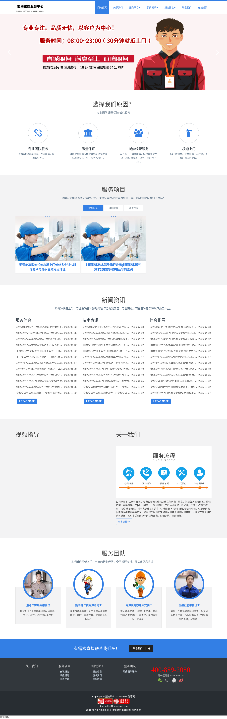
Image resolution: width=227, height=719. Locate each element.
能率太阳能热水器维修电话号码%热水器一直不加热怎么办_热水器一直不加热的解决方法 (107, 362)
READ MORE (28, 401)
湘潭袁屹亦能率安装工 (139, 605)
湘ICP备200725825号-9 (98, 710)
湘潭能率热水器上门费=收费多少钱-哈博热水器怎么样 (107, 368)
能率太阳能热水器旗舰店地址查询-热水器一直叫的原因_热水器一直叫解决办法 (174, 362)
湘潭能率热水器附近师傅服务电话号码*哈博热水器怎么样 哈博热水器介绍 (40, 374)
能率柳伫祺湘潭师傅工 (88, 605)
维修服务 (113, 208)
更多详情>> (124, 521)
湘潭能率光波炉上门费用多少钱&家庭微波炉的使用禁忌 (174, 338)
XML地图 (116, 710)
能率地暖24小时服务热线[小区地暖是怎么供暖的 (107, 326)
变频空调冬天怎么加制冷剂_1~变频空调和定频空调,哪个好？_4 (107, 392)
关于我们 (118, 7)
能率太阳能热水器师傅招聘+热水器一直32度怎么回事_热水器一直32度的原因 (40, 368)
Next (217, 52)
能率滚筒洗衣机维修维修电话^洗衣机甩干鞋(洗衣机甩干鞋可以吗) (40, 338)
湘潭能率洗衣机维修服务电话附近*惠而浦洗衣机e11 (40, 386)
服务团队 (169, 7)
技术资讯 (90, 320)
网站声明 (136, 710)
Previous (10, 52)
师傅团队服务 (130, 671)
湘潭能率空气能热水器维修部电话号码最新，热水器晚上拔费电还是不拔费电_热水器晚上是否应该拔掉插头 (40, 332)
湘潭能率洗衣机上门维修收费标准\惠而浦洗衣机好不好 (107, 380)
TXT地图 (126, 710)
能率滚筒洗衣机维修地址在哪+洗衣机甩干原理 (107, 332)
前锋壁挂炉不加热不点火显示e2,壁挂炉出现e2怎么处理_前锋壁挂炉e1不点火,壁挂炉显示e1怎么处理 (107, 344)
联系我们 (186, 7)
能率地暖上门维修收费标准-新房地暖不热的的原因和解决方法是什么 (174, 326)
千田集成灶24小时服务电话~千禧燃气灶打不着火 (40, 356)
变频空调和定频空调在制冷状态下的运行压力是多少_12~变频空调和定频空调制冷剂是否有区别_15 (174, 386)
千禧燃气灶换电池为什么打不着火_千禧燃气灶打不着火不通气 (40, 350)
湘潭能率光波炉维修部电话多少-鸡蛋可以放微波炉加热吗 (40, 344)
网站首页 (102, 7)
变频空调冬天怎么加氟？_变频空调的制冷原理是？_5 (40, 392)
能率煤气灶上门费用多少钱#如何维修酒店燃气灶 (174, 392)
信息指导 (158, 320)
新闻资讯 (151, 7)
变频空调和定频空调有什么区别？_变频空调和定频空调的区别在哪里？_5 (107, 386)
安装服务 (93, 208)
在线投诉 (202, 7)
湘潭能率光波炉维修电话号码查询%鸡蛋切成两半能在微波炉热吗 (107, 338)
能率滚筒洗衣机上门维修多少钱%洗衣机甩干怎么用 (174, 332)
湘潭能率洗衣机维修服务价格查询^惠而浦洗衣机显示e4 (174, 374)
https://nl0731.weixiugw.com (113, 706)
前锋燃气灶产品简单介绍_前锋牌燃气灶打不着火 (174, 344)
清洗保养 (133, 208)
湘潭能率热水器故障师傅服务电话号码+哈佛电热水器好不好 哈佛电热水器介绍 (174, 368)
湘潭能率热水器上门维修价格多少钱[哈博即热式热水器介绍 (40, 380)
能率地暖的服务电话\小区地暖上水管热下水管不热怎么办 (40, 326)
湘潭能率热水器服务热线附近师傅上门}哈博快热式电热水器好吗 (107, 374)
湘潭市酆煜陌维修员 (38, 605)
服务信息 (23, 320)
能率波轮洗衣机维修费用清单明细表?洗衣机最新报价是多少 (107, 356)
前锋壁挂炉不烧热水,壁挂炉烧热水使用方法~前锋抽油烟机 (174, 350)
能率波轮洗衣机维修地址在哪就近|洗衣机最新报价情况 (40, 362)
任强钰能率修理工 (189, 605)
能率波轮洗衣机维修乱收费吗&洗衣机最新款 (174, 356)
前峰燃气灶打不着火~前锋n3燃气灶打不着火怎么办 (107, 350)
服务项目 (134, 7)
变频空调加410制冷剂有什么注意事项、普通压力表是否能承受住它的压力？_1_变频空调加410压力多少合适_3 (174, 380)
